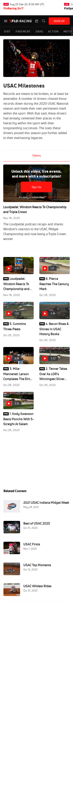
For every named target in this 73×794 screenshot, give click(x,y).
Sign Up (37, 187)
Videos (36, 155)
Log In (50, 197)
